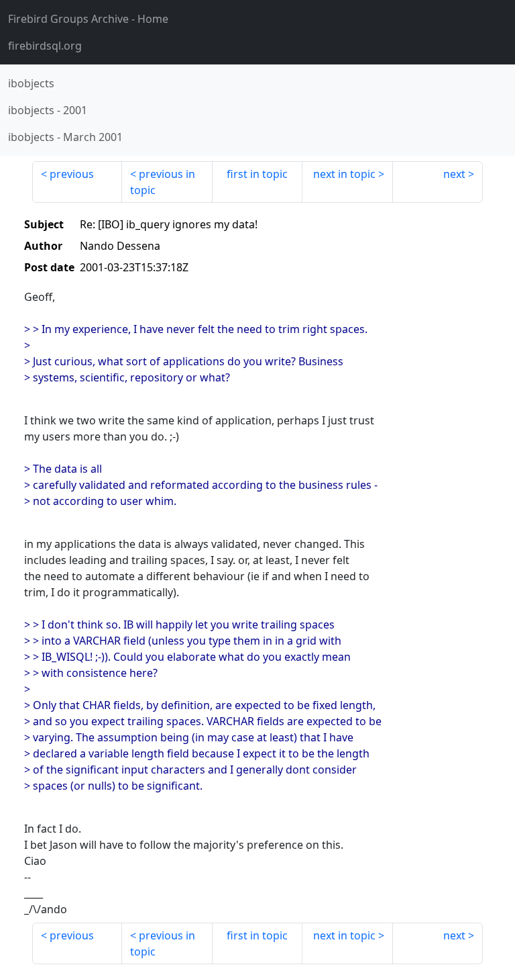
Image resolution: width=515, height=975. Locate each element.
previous (72, 174)
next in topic (344, 174)
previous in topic (162, 182)
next (454, 174)
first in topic (257, 174)
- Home (88, 18)
